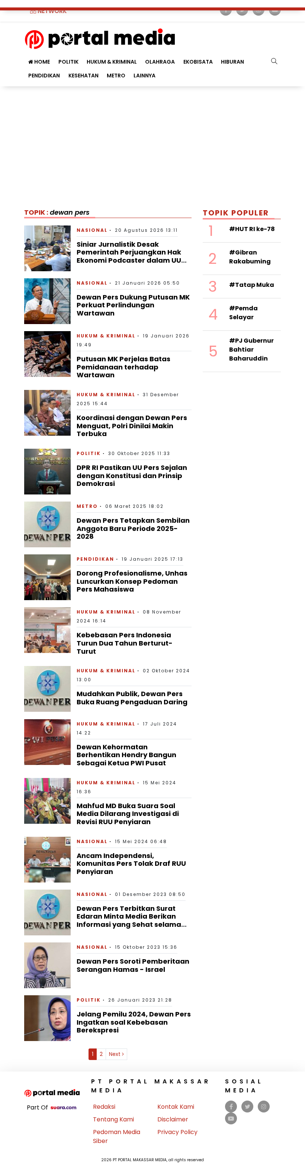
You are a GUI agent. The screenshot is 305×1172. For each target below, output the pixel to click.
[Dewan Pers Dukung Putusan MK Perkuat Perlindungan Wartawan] (47, 301)
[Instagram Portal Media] (263, 1106)
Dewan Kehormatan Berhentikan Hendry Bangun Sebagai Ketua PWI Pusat (126, 755)
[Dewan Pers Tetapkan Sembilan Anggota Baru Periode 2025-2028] (47, 524)
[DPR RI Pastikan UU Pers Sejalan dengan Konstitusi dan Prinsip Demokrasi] (47, 471)
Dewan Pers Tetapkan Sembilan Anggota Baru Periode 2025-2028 (133, 528)
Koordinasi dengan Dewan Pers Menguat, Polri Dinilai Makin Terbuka (132, 425)
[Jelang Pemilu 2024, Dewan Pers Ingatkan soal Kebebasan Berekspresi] (47, 1018)
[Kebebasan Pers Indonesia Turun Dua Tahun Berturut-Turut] (47, 629)
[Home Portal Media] (100, 37)
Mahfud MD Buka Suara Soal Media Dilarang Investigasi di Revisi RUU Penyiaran (128, 813)
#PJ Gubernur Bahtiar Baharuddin (251, 349)
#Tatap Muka (251, 285)
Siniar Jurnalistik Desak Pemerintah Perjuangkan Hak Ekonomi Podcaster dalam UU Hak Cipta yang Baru (129, 256)
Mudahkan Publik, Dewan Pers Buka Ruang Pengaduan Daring (132, 698)
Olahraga (160, 61)
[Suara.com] (63, 1107)
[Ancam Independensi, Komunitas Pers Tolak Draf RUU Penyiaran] (47, 859)
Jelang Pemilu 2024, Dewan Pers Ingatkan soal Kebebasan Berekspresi (134, 1022)
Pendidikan (44, 75)
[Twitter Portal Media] (247, 1106)
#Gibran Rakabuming (250, 257)
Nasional (92, 230)
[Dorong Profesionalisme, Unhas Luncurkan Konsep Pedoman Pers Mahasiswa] (47, 577)
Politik (89, 453)
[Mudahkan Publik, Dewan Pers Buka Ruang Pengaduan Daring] (47, 688)
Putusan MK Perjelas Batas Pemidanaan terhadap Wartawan (123, 367)
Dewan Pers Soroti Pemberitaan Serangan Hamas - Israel (133, 965)
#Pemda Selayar (243, 312)
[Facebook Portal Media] (231, 1106)
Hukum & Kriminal (112, 61)
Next (115, 1054)
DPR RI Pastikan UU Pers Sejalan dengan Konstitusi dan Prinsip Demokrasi (132, 475)
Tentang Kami (113, 1119)
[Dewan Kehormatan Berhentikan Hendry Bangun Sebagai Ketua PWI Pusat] (47, 741)
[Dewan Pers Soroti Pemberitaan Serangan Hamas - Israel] (47, 965)
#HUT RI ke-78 (252, 229)
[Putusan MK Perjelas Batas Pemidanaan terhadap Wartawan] (47, 353)
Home (41, 61)
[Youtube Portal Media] (231, 1118)
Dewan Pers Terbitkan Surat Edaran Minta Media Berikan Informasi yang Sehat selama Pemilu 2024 (129, 920)
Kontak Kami (175, 1106)
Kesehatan (83, 75)
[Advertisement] (152, 142)
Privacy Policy (177, 1132)
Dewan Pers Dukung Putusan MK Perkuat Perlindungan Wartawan (133, 305)
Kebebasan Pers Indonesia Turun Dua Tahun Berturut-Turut (125, 643)
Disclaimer (172, 1119)
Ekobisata (198, 61)
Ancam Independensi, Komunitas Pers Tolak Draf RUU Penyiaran (131, 863)
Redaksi (104, 1106)
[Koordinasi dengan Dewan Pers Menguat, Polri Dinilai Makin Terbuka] (47, 412)
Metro (116, 75)
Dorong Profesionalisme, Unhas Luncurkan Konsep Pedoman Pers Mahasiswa (132, 581)
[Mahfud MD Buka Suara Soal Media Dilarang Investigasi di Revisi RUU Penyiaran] (47, 800)
